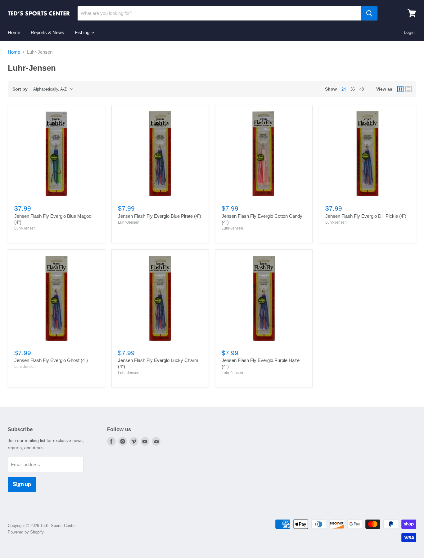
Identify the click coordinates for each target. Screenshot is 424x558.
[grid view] (400, 89)
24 (343, 89)
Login (409, 32)
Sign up (22, 484)
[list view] (408, 89)
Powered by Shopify (26, 532)
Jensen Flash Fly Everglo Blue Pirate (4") (159, 216)
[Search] (369, 13)
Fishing (83, 32)
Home (14, 32)
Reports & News (47, 32)
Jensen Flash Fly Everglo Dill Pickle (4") (365, 216)
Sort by (20, 89)
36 (352, 89)
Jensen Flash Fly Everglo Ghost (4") (51, 360)
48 (361, 89)
